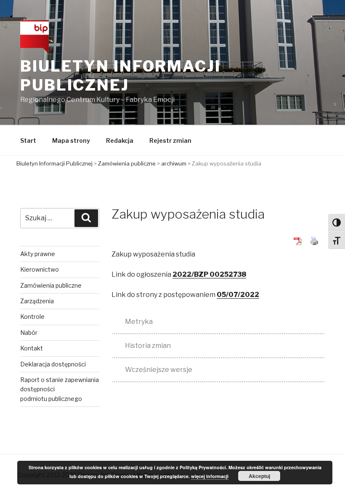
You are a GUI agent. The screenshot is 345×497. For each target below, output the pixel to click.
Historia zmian (148, 346)
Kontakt (31, 348)
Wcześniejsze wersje (158, 370)
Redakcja (119, 140)
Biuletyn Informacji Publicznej (120, 75)
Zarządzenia (37, 301)
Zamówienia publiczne (51, 285)
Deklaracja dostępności (53, 364)
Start (28, 140)
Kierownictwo (39, 269)
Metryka (139, 322)
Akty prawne (37, 253)
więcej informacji (209, 476)
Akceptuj (259, 476)
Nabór (28, 332)
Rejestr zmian (170, 140)
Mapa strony (71, 140)
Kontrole (32, 316)
